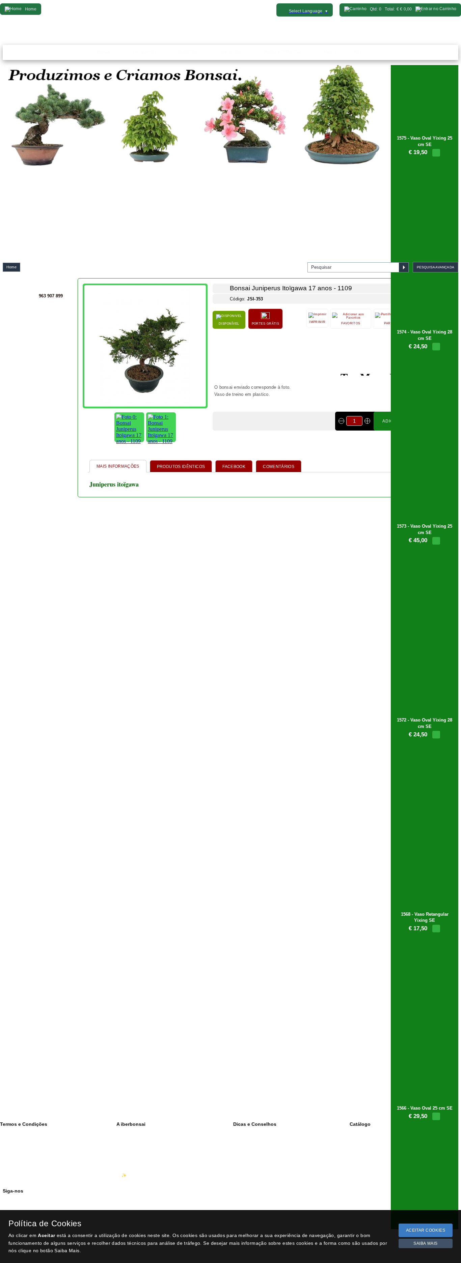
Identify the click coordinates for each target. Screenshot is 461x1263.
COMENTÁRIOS (278, 466)
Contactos (130, 1154)
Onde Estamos (134, 1147)
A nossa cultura (135, 1132)
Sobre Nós (131, 1140)
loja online (247, 1168)
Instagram (17, 1207)
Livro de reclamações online (31, 1154)
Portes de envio (19, 1161)
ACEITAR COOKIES (425, 1230)
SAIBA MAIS (425, 1243)
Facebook (17, 1200)
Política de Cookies (22, 1147)
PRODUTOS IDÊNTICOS (181, 466)
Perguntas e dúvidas (257, 1175)
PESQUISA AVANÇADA (435, 267)
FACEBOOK (233, 466)
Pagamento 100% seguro (28, 1168)
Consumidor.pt (18, 1175)
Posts (243, 1161)
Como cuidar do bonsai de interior (269, 1140)
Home (11, 267)
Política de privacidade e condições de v (42, 1140)
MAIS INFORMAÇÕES (118, 466)
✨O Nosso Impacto (139, 1175)
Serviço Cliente (135, 1161)
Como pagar (132, 1168)
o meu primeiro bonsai (258, 1154)
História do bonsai (255, 1132)
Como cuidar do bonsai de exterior (270, 1147)
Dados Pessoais (20, 1132)
